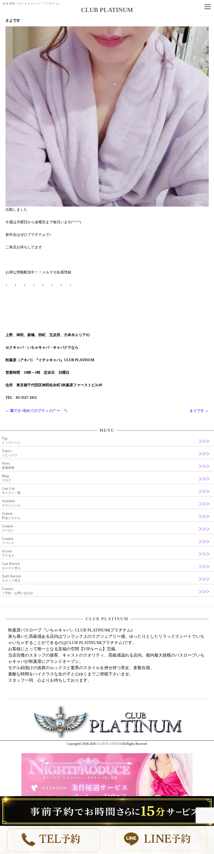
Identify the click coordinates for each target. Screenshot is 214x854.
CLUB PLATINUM (109, 744)
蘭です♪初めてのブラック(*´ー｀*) (36, 411)
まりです (199, 411)
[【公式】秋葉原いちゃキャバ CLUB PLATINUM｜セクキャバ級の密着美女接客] (107, 737)
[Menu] (207, 6)
